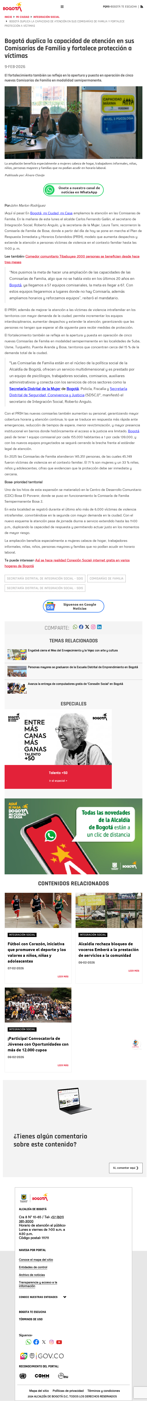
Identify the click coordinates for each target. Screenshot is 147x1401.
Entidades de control (33, 1267)
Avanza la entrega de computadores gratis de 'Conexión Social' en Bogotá (75, 683)
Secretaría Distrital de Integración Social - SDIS (45, 578)
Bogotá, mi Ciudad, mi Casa (51, 213)
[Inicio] (12, 7)
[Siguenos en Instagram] (51, 1342)
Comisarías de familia (106, 578)
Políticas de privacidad (68, 1391)
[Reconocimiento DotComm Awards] (42, 1375)
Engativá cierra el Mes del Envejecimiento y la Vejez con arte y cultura (73, 650)
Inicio (8, 17)
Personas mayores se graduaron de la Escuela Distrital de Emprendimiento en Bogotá (83, 667)
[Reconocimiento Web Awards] (63, 1375)
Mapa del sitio (39, 1391)
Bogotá (15, 285)
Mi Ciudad (22, 17)
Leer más (63, 976)
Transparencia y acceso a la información (38, 1284)
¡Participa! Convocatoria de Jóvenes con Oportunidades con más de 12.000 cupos (38, 1044)
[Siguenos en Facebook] (28, 1342)
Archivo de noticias (32, 1275)
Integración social (46, 17)
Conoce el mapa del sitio (36, 1259)
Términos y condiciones (103, 1391)
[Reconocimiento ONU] (23, 1375)
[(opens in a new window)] (93, 628)
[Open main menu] (62, 6)
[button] (75, 628)
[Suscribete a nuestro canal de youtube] (59, 1342)
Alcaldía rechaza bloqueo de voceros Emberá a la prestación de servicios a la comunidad (108, 949)
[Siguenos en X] (44, 1342)
